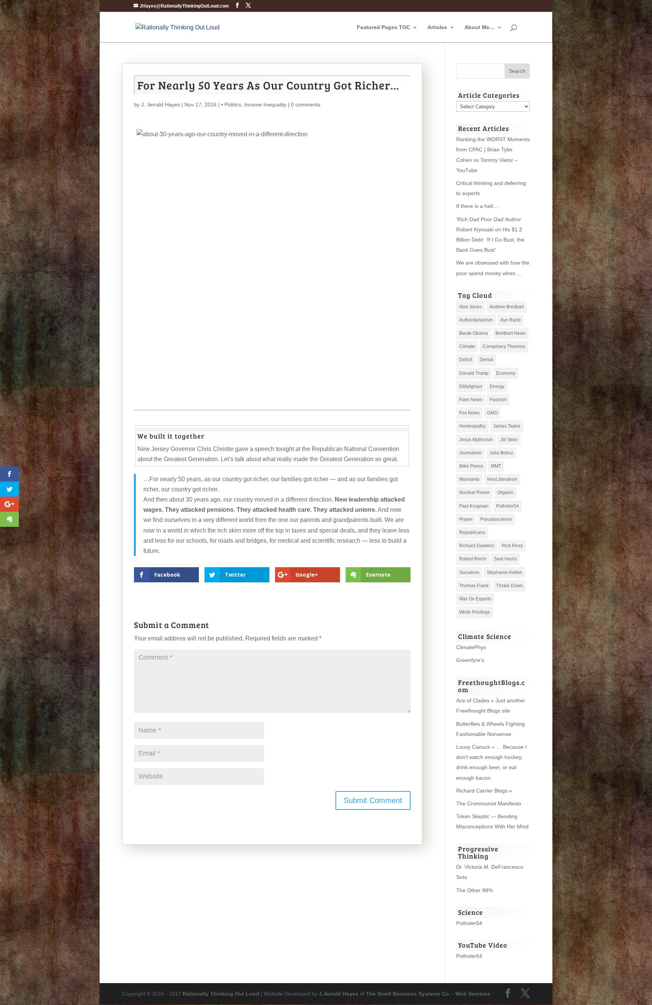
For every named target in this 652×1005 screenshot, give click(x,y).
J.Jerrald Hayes (338, 994)
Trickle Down (509, 585)
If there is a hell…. (478, 206)
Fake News (470, 399)
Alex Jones (470, 306)
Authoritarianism (476, 320)
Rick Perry (512, 545)
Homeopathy (472, 426)
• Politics (231, 105)
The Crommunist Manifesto (488, 803)
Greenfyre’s (470, 660)
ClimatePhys (471, 647)
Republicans (472, 532)
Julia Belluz (501, 453)
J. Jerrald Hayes (160, 105)
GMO (492, 413)
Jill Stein (509, 439)
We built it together (171, 435)
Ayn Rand (510, 320)
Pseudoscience (496, 519)
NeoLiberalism (502, 479)
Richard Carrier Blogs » (484, 791)
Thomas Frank (474, 585)
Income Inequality (265, 105)
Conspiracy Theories (504, 346)
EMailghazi (470, 386)
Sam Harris (505, 559)
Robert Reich (472, 559)
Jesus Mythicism (476, 439)
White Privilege (474, 612)
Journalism (470, 453)
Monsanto (469, 479)
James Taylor (506, 426)
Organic (505, 492)
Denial (486, 359)
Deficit (465, 359)
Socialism (469, 572)
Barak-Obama (473, 333)
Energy (497, 386)
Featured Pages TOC (383, 27)
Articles (437, 27)
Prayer (466, 519)
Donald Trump (474, 373)
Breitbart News (510, 333)
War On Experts (475, 599)
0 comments (305, 105)
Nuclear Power (474, 492)
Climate (467, 346)
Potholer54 (507, 506)
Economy (505, 373)
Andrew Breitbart (506, 306)
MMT (496, 466)
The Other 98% (474, 890)
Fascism (498, 399)
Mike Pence (471, 466)
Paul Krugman (474, 506)
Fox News (469, 413)
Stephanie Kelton (504, 572)
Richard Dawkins (476, 545)
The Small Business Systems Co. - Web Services (428, 994)
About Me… (479, 27)
